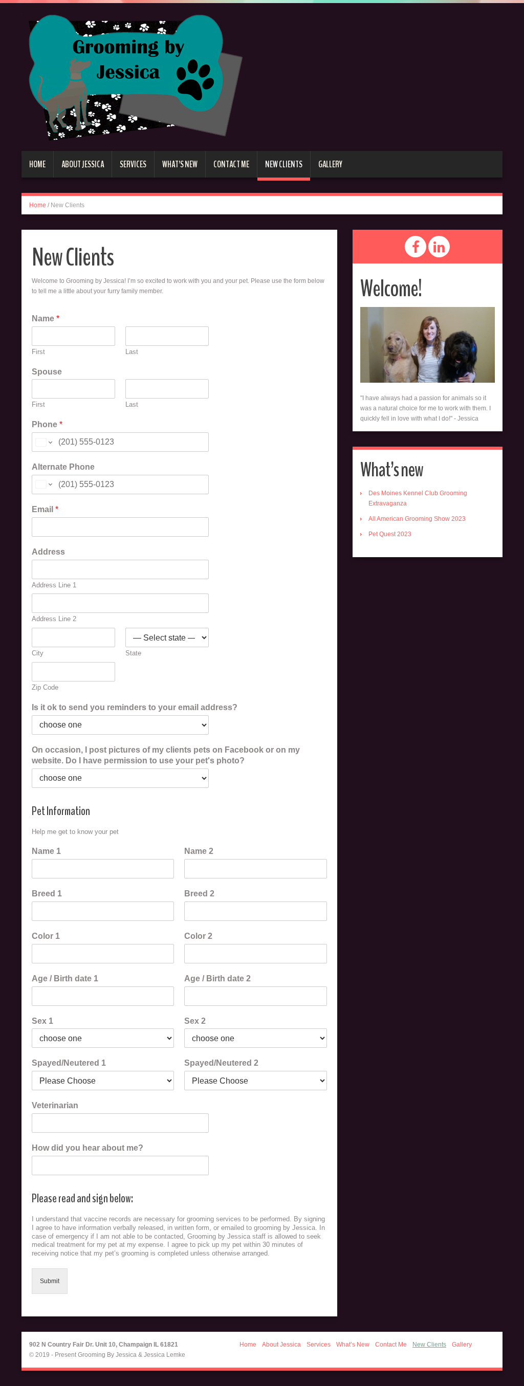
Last (131, 352)
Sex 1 (42, 1021)
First (38, 352)
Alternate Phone (63, 467)
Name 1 (46, 851)
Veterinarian (55, 1105)
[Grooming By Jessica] (132, 76)
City (37, 653)
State (133, 653)
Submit (49, 1281)
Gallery (330, 164)
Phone (47, 424)
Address (48, 551)
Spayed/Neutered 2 (221, 1063)
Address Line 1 (54, 585)
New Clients (283, 164)
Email (45, 509)
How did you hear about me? (87, 1147)
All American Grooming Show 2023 (417, 518)
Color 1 (46, 936)
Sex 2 (195, 1021)
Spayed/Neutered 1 (69, 1063)
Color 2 (198, 936)
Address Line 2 (54, 619)
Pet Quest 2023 (389, 534)
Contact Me (231, 164)
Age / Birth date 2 (217, 978)
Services (133, 164)
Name (45, 318)
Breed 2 (199, 893)
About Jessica (82, 164)
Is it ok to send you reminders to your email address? (134, 707)
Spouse (47, 371)
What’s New (180, 164)
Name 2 (198, 851)
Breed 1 (47, 893)
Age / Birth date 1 (65, 978)
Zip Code (45, 687)
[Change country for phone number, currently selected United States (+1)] (43, 442)
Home (37, 164)
